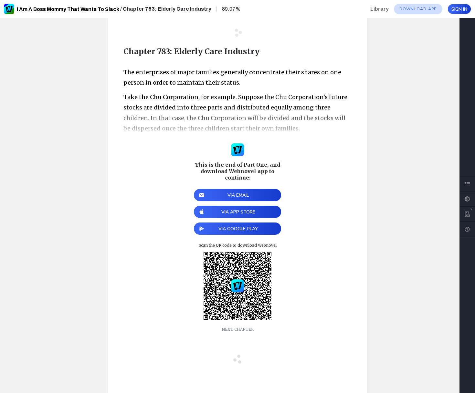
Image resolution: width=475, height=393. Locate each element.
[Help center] (467, 229)
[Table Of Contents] (467, 183)
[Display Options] (467, 199)
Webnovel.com (9, 9)
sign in (459, 9)
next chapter (238, 329)
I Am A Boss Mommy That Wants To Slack (68, 9)
